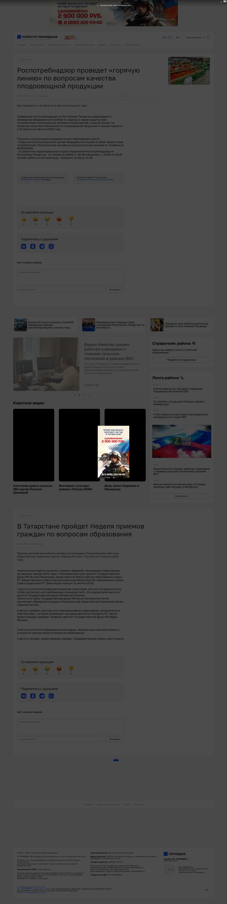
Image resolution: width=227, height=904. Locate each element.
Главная (21, 44)
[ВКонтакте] (23, 246)
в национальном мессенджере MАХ (95, 179)
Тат (178, 37)
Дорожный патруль (59, 44)
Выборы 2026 (133, 44)
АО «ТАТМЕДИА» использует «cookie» (34, 889)
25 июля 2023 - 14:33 (25, 544)
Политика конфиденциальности (31, 892)
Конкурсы (115, 44)
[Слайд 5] (89, 395)
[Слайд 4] (84, 395)
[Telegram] (42, 246)
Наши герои (37, 44)
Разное (139, 804)
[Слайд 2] (74, 395)
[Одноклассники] (32, 246)
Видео (102, 44)
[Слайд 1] (69, 395)
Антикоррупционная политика (31, 887)
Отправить (114, 289)
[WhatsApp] (51, 246)
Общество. (26, 59)
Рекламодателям (84, 44)
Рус (165, 37)
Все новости (181, 496)
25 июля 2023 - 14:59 (25, 96)
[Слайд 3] (79, 395)
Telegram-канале (32, 179)
